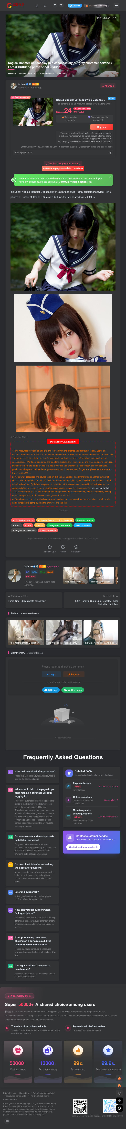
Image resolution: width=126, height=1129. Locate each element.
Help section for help (100, 487)
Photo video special (24, 520)
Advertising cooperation (44, 1092)
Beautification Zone (28, 73)
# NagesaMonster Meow (59, 525)
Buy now (101, 127)
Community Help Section (73, 181)
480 (51, 572)
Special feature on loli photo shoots (56, 520)
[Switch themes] (119, 1108)
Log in (86, 133)
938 (36, 572)
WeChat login (75, 690)
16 (43, 572)
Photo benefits (47, 73)
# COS (28, 525)
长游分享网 (25, 1103)
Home (13, 73)
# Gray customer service (24, 530)
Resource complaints (16, 1095)
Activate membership (98, 5)
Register (75, 674)
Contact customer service (82, 847)
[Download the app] (119, 1100)
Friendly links (9, 1092)
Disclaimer (24, 1092)
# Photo (16, 525)
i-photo (22, 84)
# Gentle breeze (83, 525)
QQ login (52, 690)
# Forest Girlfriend (48, 530)
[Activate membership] (119, 1078)
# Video (39, 525)
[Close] (109, 177)
